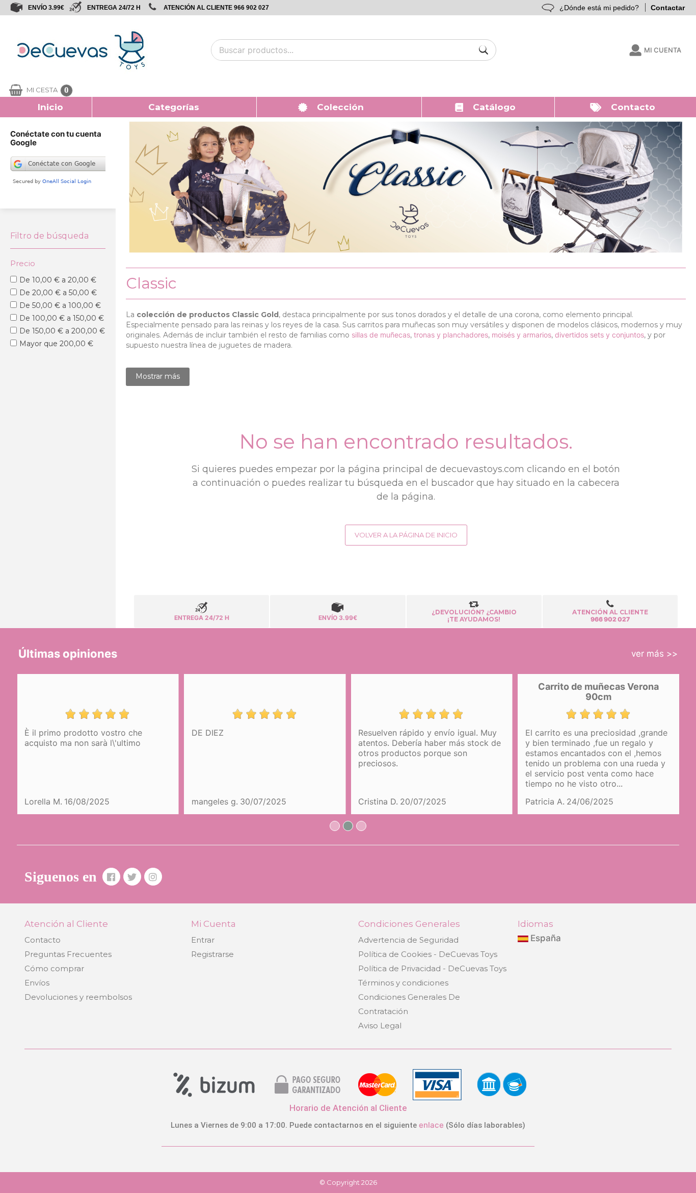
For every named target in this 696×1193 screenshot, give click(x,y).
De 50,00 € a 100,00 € (60, 305)
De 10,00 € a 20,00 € (57, 279)
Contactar (668, 8)
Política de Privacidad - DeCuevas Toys (432, 968)
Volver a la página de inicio (406, 535)
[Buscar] (483, 50)
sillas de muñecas (381, 334)
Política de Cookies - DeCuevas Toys (427, 954)
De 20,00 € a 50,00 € (58, 292)
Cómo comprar (54, 968)
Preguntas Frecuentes (68, 954)
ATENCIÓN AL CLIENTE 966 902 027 (216, 7)
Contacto (42, 940)
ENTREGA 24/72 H (114, 7)
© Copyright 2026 (348, 1182)
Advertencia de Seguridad (408, 940)
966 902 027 (610, 619)
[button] (174, 107)
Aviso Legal (379, 1025)
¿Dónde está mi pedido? (599, 8)
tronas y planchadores (451, 334)
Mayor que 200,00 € (56, 343)
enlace (431, 1125)
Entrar (203, 940)
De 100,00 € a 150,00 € (61, 318)
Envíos (36, 983)
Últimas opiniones (67, 653)
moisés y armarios (521, 334)
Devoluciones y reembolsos (78, 997)
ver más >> (654, 654)
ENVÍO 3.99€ (46, 7)
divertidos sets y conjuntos (599, 334)
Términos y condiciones (403, 983)
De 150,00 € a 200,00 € (62, 330)
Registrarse (212, 954)
